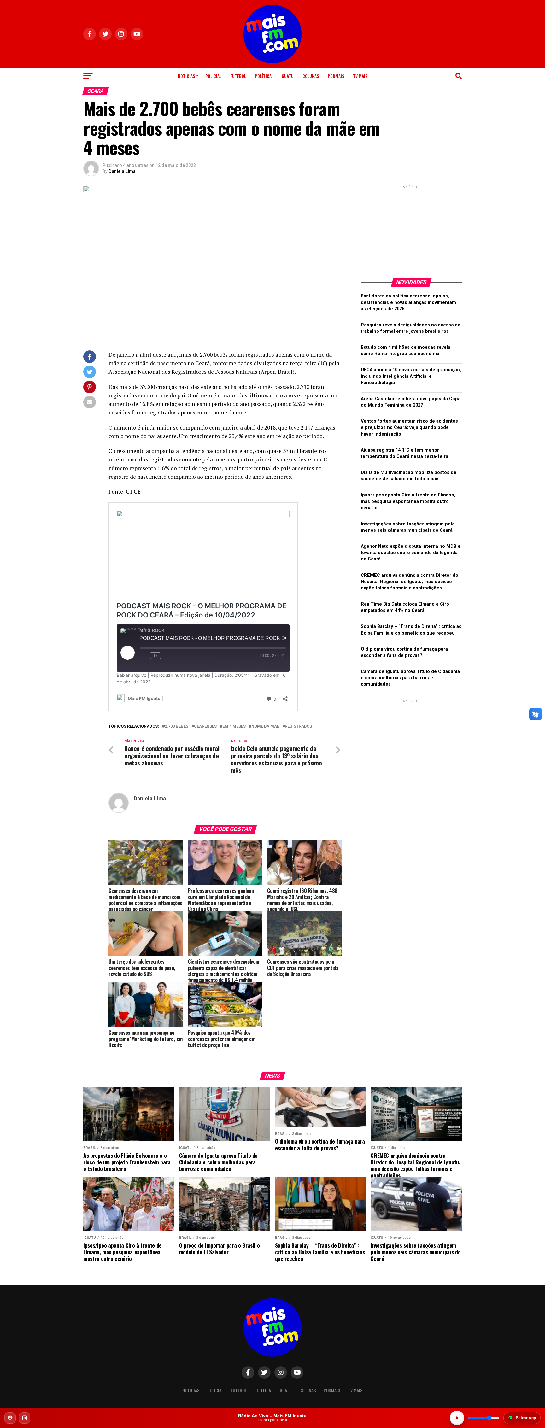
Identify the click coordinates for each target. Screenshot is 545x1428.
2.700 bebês (176, 726)
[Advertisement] (411, 229)
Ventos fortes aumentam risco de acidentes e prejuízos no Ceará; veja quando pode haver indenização (409, 427)
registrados (298, 726)
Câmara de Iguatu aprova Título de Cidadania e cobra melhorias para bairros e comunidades (410, 678)
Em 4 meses (234, 726)
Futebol (238, 76)
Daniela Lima (122, 171)
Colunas (310, 76)
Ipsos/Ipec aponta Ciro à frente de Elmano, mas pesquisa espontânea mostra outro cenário (408, 501)
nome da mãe (265, 726)
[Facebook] (10, 1418)
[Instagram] (24, 1418)
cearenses (205, 726)
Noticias (186, 76)
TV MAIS (360, 76)
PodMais (336, 76)
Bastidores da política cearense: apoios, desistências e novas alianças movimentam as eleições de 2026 (408, 302)
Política (263, 76)
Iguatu (287, 76)
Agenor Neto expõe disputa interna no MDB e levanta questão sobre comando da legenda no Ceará (410, 553)
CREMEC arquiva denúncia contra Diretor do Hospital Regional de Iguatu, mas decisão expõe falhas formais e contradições (409, 582)
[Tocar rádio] (457, 1418)
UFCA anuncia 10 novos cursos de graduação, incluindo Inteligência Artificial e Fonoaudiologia (411, 376)
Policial (213, 76)
